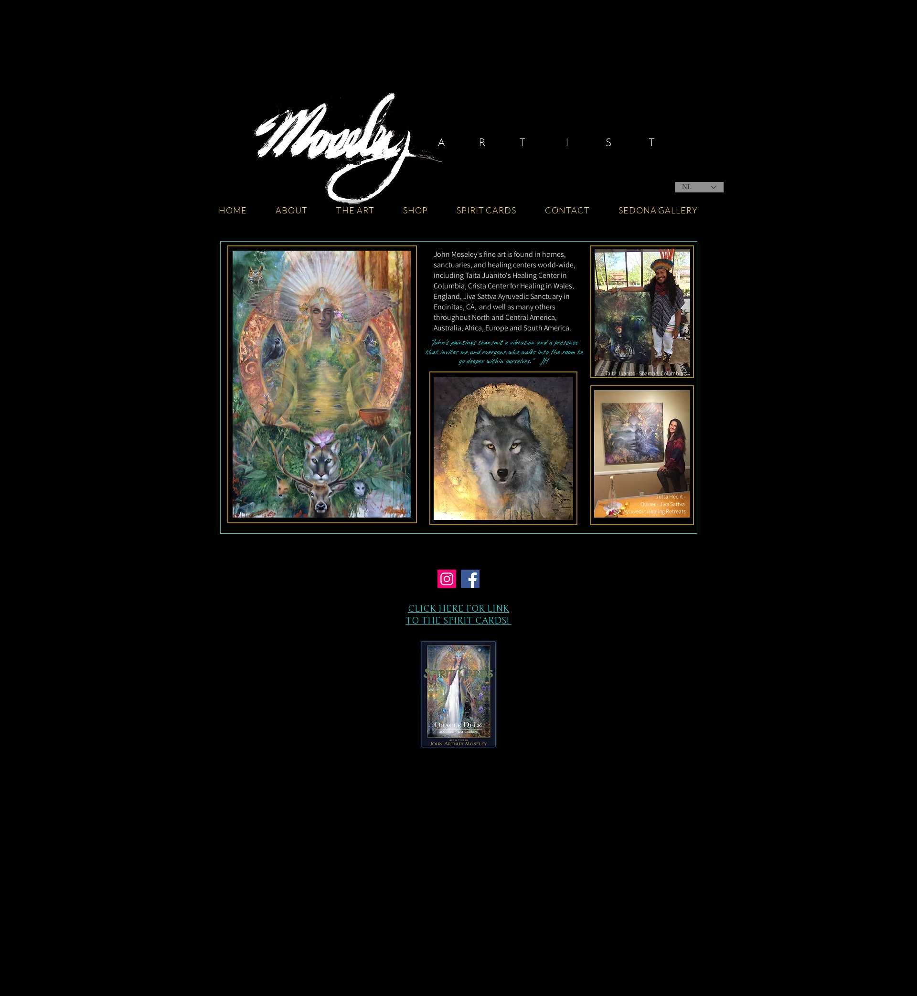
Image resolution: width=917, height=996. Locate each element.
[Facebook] (470, 579)
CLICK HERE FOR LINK (458, 608)
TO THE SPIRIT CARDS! (458, 620)
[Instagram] (446, 579)
